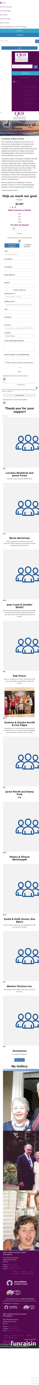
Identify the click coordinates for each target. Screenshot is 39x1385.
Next (19, 371)
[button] (19, 214)
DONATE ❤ (25, 73)
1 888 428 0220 (14, 1267)
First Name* (8, 259)
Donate (19, 233)
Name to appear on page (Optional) (16, 354)
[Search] (36, 67)
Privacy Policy (23, 1303)
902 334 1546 (12, 1265)
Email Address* (9, 275)
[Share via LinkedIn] (17, 135)
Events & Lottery (30, 99)
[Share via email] (15, 135)
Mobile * (7, 283)
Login (19, 48)
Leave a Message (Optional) (14, 341)
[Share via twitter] (14, 135)
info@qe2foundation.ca (14, 1269)
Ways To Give (29, 103)
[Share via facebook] (12, 135)
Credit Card (21, 385)
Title (6, 251)
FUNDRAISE (25, 77)
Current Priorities (30, 91)
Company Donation (27, 245)
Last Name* (8, 267)
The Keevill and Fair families (23, 132)
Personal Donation (12, 245)
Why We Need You (31, 87)
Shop (26, 107)
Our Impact (28, 95)
